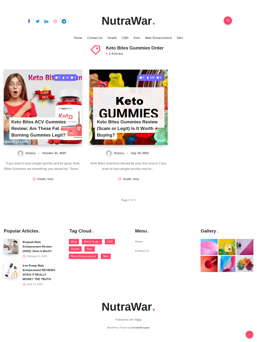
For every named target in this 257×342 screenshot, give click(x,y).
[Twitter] (37, 21)
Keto (137, 38)
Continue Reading (64, 133)
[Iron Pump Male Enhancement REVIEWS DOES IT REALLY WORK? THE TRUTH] (11, 269)
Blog (74, 241)
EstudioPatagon (141, 327)
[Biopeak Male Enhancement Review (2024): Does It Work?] (11, 246)
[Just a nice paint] (227, 264)
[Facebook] (29, 21)
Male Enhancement (158, 38)
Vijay (138, 319)
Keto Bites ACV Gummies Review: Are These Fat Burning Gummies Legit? (38, 128)
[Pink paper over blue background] (209, 247)
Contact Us (95, 38)
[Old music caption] (244, 247)
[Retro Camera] (227, 247)
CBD (125, 38)
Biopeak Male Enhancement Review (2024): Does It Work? (37, 246)
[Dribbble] (55, 21)
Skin (180, 38)
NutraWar (127, 20)
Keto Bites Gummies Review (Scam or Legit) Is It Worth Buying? (127, 128)
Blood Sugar (92, 241)
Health (112, 38)
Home (78, 38)
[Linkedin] (46, 21)
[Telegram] (64, 21)
